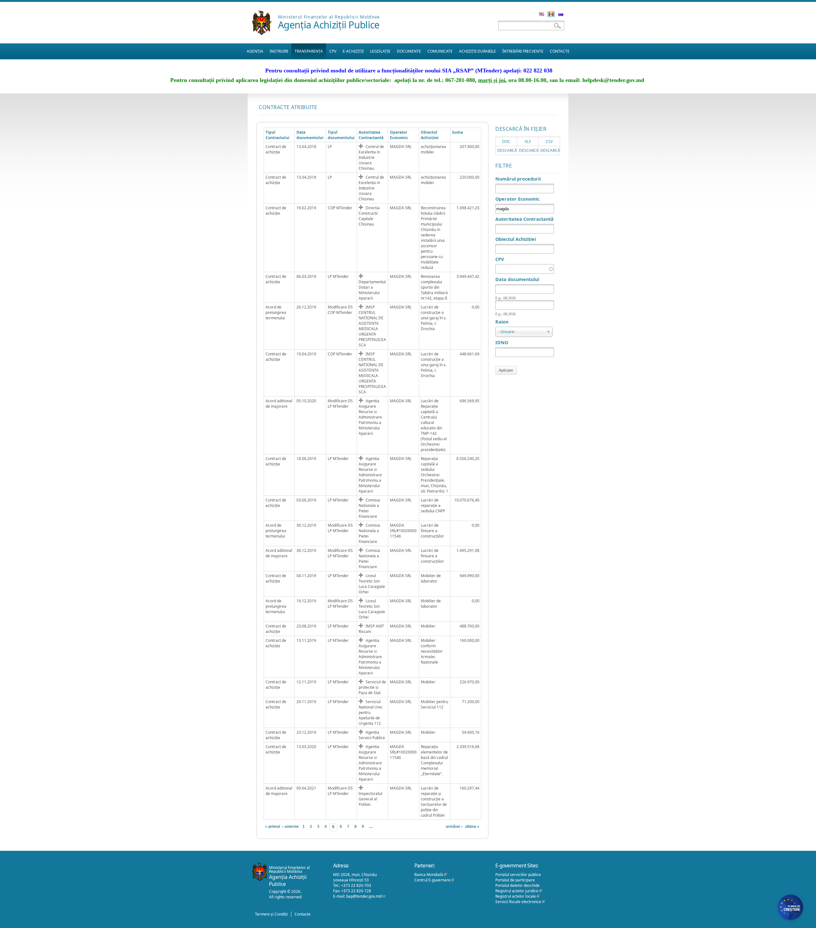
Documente (409, 51)
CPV (332, 51)
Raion (501, 322)
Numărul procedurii (518, 179)
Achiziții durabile (477, 51)
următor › (454, 826)
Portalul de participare (515, 880)
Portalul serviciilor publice (518, 874)
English (541, 14)
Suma (457, 132)
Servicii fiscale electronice (520, 901)
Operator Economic (517, 199)
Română (551, 14)
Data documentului (310, 135)
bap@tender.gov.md (365, 896)
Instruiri (279, 51)
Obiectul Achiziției (430, 135)
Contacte (560, 51)
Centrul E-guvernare (434, 880)
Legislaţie (380, 51)
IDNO (501, 342)
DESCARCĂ (507, 150)
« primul (272, 826)
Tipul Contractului (277, 135)
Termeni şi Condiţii (271, 914)
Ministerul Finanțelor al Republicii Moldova (329, 17)
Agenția (255, 51)
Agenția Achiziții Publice (329, 24)
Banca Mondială (430, 874)
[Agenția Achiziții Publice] (262, 33)
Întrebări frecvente (522, 51)
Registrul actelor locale (517, 896)
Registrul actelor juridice (518, 891)
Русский (560, 14)
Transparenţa (309, 51)
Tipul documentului (341, 135)
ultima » (472, 826)
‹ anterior (290, 826)
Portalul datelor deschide (517, 885)
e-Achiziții (353, 51)
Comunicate (440, 51)
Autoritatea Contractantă (371, 135)
